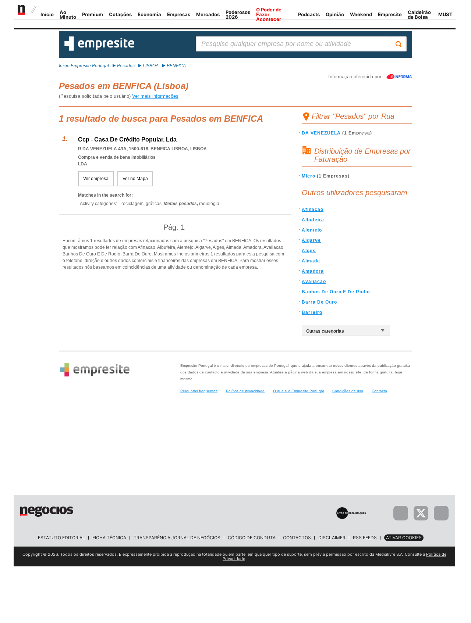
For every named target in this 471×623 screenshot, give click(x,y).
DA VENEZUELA (321, 133)
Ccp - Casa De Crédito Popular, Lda (127, 139)
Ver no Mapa (135, 178)
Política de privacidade (245, 391)
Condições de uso (347, 391)
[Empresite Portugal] (99, 49)
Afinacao (312, 209)
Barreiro (312, 312)
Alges (309, 250)
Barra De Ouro (319, 302)
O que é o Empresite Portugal (298, 391)
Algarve (311, 240)
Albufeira (313, 219)
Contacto (379, 391)
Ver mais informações (155, 96)
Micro (308, 176)
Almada (311, 261)
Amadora (313, 271)
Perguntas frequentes (198, 391)
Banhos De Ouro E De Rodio (336, 291)
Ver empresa (96, 178)
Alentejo (312, 230)
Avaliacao (314, 281)
